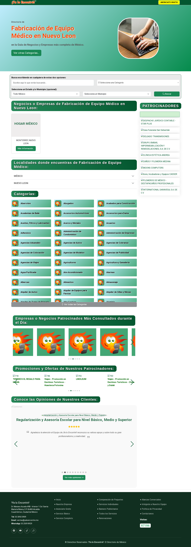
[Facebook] (14, 530)
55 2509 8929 (26, 524)
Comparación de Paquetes (111, 500)
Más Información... (26, 148)
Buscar (167, 94)
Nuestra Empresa (64, 504)
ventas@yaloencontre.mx (27, 520)
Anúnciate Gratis (63, 509)
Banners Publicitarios (108, 509)
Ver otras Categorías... (26, 52)
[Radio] (33, 530)
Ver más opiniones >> (74, 477)
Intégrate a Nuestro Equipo (154, 504)
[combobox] (138, 83)
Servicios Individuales (108, 504)
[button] (132, 342)
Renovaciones (105, 518)
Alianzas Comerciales (151, 500)
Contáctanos (148, 514)
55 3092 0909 (20, 517)
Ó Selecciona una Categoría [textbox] (110, 82)
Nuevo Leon (21, 183)
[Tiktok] (26, 530)
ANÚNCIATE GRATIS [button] (169, 2)
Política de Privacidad (152, 509)
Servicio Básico (63, 514)
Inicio (58, 500)
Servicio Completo (64, 518)
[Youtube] (20, 530)
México (18, 176)
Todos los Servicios (108, 514)
